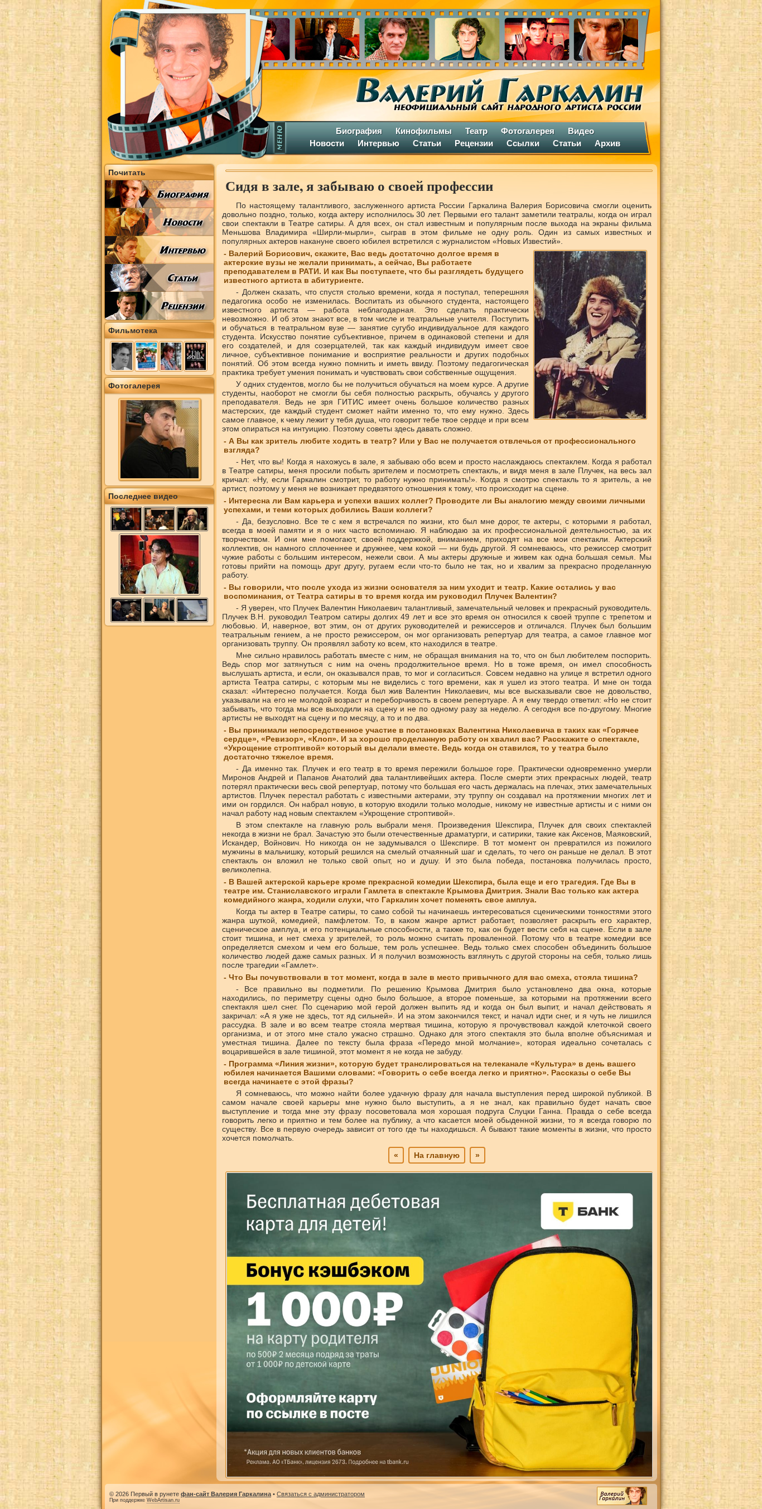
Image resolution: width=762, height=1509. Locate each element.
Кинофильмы (424, 131)
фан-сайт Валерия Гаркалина (226, 1494)
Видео (581, 131)
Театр (476, 131)
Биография (359, 131)
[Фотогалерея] (159, 477)
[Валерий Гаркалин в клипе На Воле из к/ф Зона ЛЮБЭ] (192, 610)
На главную (437, 1155)
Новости (327, 143)
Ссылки (523, 143)
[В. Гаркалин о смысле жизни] (159, 594)
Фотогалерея (527, 131)
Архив (607, 143)
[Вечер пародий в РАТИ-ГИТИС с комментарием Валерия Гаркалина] (126, 610)
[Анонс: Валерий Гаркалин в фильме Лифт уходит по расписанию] (192, 519)
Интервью (378, 143)
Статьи (427, 143)
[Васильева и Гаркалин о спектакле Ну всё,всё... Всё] (159, 610)
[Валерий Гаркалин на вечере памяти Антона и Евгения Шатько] (159, 519)
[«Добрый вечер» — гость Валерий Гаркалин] (126, 519)
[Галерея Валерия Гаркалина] (464, 36)
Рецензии (474, 143)
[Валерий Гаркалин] (185, 81)
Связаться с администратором (321, 1494)
